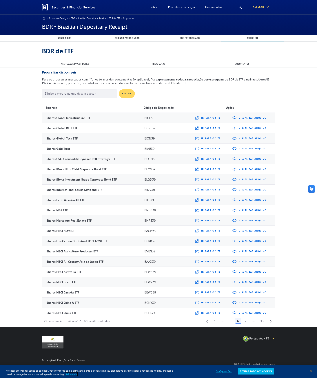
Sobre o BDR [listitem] (64, 38)
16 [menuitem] (263, 321)
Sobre (154, 7)
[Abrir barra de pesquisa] (240, 7)
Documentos (213, 7)
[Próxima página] (270, 321)
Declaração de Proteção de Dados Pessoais (63, 360)
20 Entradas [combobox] (51, 321)
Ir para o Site (211, 117)
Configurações (224, 371)
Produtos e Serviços (181, 7)
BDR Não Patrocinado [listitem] (127, 38)
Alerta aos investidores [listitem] (75, 64)
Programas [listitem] (158, 64)
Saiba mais (71, 374)
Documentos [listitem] (242, 64)
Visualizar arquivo (252, 117)
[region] (158, 371)
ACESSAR (258, 6)
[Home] (44, 18)
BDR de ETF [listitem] (252, 38)
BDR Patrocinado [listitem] (190, 38)
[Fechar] (311, 371)
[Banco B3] (70, 7)
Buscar (127, 93)
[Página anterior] (207, 321)
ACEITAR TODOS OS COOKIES (256, 371)
